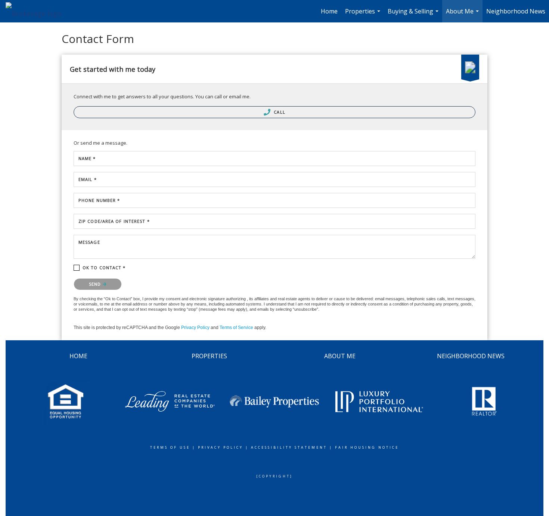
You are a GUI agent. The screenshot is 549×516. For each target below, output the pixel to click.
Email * (87, 179)
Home (329, 11)
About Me (463, 14)
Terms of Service (236, 327)
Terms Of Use (170, 447)
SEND (96, 284)
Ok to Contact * (104, 267)
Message (89, 242)
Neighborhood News (515, 11)
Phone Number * (99, 200)
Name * (87, 158)
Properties (363, 14)
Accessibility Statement (289, 447)
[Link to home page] (37, 11)
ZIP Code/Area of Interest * (114, 221)
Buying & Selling (414, 14)
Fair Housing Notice (367, 447)
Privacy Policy (195, 327)
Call (278, 112)
